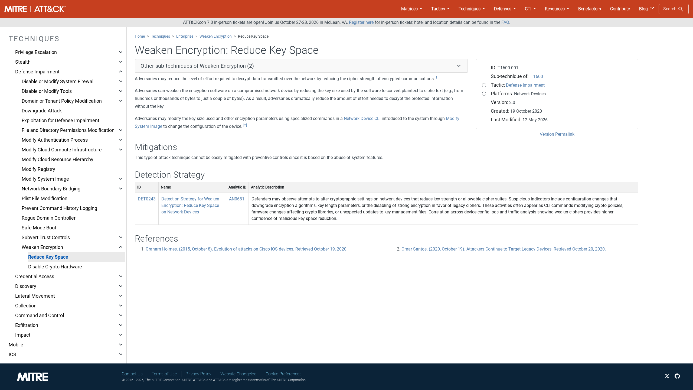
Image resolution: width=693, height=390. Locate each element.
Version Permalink (557, 134)
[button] (412, 9)
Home (140, 36)
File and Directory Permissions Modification (68, 130)
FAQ (505, 22)
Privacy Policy (198, 373)
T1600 (537, 76)
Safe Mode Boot (39, 227)
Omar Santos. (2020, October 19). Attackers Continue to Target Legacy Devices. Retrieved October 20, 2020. (503, 249)
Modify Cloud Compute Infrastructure (62, 149)
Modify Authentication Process (55, 140)
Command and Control (39, 315)
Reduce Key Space (48, 257)
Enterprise (184, 36)
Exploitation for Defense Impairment (60, 120)
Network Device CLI (362, 118)
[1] (436, 77)
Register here (361, 22)
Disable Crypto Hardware (55, 266)
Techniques (160, 36)
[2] (245, 125)
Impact (22, 335)
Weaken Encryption (42, 247)
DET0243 (147, 199)
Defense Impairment (37, 71)
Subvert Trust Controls (46, 237)
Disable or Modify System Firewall (58, 81)
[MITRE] (32, 376)
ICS (12, 354)
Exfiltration (26, 325)
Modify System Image (45, 179)
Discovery (25, 286)
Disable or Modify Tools (47, 91)
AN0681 (236, 199)
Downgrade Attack (42, 110)
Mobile (16, 344)
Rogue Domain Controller (49, 218)
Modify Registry (38, 169)
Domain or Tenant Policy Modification (62, 101)
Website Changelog (238, 373)
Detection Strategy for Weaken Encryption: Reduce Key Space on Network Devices (190, 205)
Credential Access (34, 276)
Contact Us (132, 373)
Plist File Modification (44, 198)
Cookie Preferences (284, 373)
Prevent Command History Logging (59, 208)
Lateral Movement (35, 296)
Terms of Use (164, 373)
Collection (26, 305)
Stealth (23, 62)
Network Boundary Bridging (51, 188)
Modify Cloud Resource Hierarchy (57, 159)
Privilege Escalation (36, 52)
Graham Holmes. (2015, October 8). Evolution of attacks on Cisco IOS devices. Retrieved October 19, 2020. (247, 249)
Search (670, 8)
